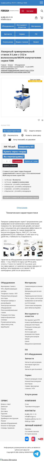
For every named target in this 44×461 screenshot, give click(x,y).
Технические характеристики (22, 212)
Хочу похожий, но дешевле (24, 139)
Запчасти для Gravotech (33, 369)
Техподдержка (6, 416)
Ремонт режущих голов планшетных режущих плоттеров (33, 381)
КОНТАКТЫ (30, 410)
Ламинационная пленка (33, 296)
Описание (22, 207)
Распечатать (13, 135)
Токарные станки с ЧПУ (9, 294)
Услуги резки (8, 42)
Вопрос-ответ (6, 404)
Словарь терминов (7, 428)
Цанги (27, 341)
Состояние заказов (32, 431)
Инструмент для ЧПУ (32, 320)
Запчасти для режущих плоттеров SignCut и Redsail (33, 364)
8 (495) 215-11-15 (7, 17)
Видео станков (22, 42)
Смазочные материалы (33, 305)
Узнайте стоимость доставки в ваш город (21, 197)
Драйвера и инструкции (9, 418)
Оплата (3, 409)
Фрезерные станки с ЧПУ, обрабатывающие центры (9, 288)
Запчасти (8, 34)
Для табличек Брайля (33, 308)
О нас (27, 404)
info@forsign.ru (6, 19)
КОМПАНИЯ (30, 400)
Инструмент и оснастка (31, 314)
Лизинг (36, 42)
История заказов (31, 434)
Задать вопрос (35, 131)
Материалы (36, 26)
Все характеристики (12, 131)
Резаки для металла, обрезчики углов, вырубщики (8, 324)
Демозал (4, 406)
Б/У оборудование (33, 354)
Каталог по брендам (8, 426)
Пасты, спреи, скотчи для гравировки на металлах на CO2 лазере (34, 300)
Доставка (4, 411)
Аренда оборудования (9, 423)
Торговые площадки (32, 406)
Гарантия (4, 414)
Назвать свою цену (33, 135)
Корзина (28, 429)
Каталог (30, 11)
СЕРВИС (4, 400)
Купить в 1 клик (31, 161)
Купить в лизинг (10, 166)
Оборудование (8, 26)
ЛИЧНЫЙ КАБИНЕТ (33, 425)
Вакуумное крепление (33, 344)
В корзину (17, 161)
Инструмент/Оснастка (22, 26)
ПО (36, 34)
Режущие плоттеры (8, 315)
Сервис (22, 34)
